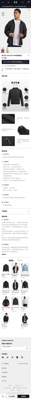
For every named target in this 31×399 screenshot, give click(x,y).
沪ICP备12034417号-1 (18, 385)
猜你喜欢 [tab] (20, 260)
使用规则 (18, 390)
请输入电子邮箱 (6, 346)
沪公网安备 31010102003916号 (21, 387)
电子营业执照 (8, 387)
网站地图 (10, 385)
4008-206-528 (23, 363)
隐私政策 (12, 390)
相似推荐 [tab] (11, 260)
